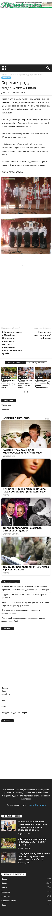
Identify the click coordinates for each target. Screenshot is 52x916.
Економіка (5, 892)
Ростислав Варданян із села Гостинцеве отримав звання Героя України (23, 619)
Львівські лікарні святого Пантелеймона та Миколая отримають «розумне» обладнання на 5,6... (32, 825)
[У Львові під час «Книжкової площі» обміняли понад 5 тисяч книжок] (26, 373)
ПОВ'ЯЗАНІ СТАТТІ (15, 363)
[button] (47, 68)
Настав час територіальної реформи (41, 334)
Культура (6, 78)
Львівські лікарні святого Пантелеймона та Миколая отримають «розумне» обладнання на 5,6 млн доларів (25, 588)
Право (4, 879)
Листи (4, 888)
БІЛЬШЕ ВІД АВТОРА (36, 363)
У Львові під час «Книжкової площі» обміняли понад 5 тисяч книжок (25, 383)
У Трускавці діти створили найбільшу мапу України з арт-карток (8, 383)
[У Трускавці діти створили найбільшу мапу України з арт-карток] (9, 373)
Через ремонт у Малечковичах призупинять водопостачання (20, 611)
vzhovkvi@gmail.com (37, 805)
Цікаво (4, 883)
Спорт (4, 905)
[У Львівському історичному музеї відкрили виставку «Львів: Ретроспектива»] (43, 373)
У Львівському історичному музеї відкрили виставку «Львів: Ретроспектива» (42, 383)
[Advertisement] (26, 37)
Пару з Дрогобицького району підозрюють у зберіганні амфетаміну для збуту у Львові (25, 604)
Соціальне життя (8, 901)
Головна (4, 75)
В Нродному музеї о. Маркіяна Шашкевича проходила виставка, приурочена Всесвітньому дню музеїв (11, 342)
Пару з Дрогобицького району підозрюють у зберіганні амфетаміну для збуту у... (34, 856)
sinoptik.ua (25, 712)
